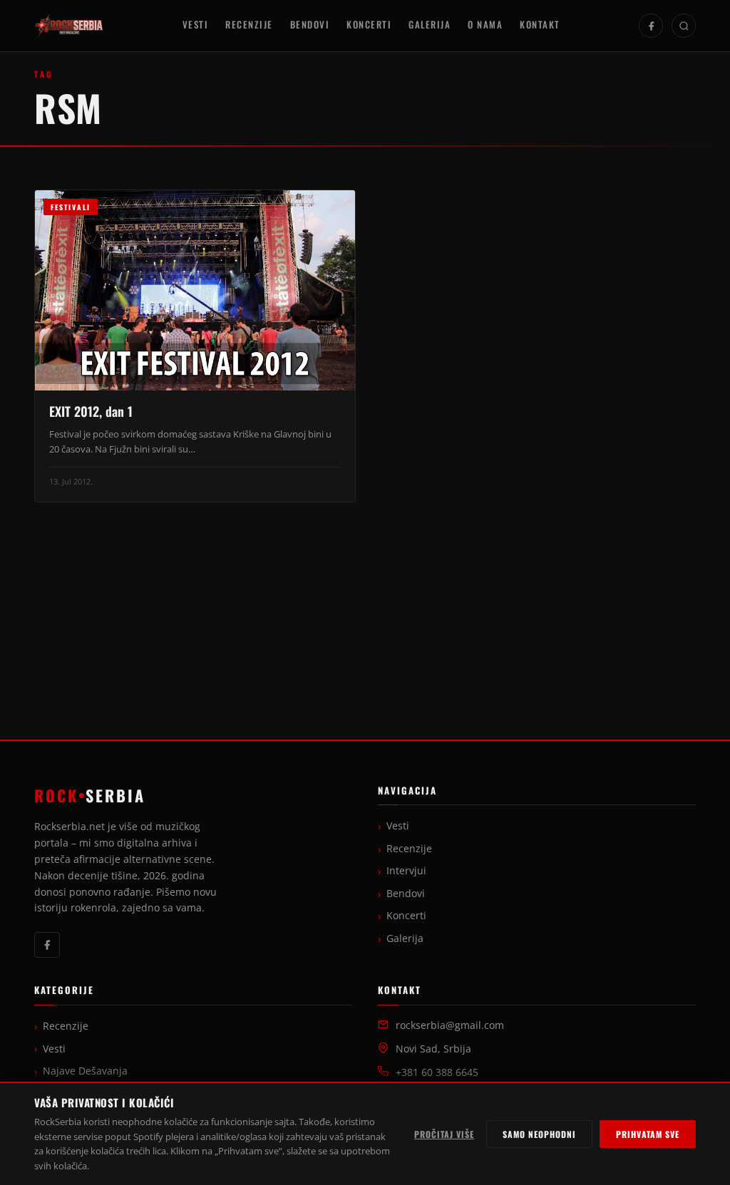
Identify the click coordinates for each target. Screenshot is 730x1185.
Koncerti (368, 24)
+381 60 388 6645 (437, 1072)
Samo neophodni (539, 1134)
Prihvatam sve (647, 1134)
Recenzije (249, 24)
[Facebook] (651, 26)
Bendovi (310, 24)
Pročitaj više (444, 1134)
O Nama (485, 24)
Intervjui (406, 870)
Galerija (429, 24)
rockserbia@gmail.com (450, 1025)
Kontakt (540, 24)
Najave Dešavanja (85, 1071)
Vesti (195, 24)
